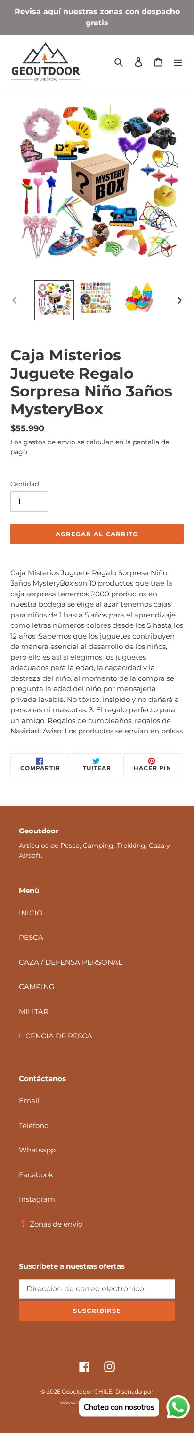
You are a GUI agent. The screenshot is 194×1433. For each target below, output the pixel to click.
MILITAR (33, 1011)
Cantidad (24, 484)
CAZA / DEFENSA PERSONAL (70, 962)
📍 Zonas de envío (50, 1224)
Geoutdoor (77, 1391)
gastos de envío (49, 442)
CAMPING (37, 986)
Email (29, 1100)
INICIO (31, 912)
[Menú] (178, 62)
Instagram (37, 1199)
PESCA (31, 937)
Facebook (36, 1174)
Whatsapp (37, 1149)
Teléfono (33, 1125)
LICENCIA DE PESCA (55, 1035)
